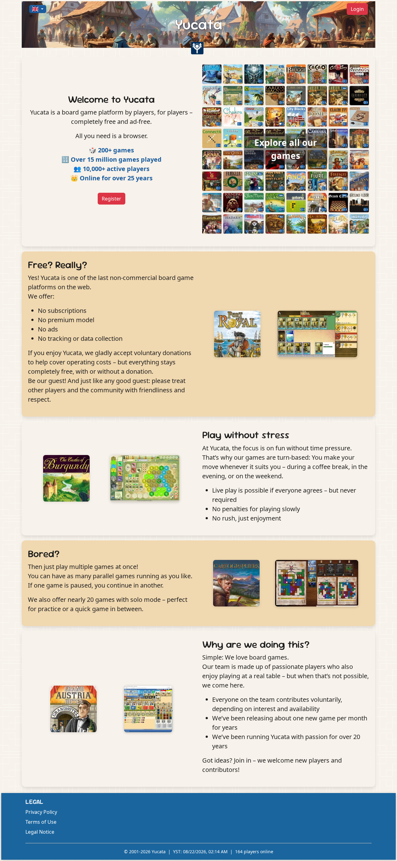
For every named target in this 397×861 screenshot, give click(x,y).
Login (357, 9)
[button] (37, 9)
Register (111, 198)
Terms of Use (40, 821)
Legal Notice (39, 831)
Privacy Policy (41, 812)
